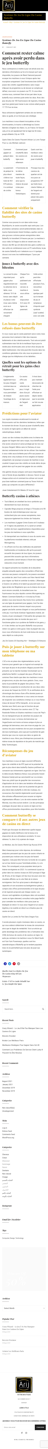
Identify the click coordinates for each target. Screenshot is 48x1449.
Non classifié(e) (8, 1108)
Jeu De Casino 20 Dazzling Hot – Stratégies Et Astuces (24, 641)
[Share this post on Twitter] (9, 963)
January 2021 (7, 1084)
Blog (10, 22)
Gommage (6, 1164)
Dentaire (5, 1170)
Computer (5, 1238)
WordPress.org (8, 1138)
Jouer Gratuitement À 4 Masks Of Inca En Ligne (20, 490)
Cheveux (5, 1154)
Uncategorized (8, 1111)
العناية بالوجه (7, 1196)
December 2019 (8, 1088)
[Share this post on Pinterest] (14, 963)
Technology (19, 1238)
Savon (4, 1167)
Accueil (5, 22)
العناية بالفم (6, 1193)
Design (12, 1238)
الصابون (5, 1187)
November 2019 (8, 1091)
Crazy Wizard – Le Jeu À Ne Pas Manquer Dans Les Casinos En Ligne (18, 1327)
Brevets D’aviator (9, 1036)
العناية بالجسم (7, 1180)
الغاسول (5, 1190)
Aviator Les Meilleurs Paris (13, 1041)
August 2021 (7, 1081)
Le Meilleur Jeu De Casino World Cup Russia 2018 (22, 845)
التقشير (5, 1183)
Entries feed (7, 1131)
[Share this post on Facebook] (5, 963)
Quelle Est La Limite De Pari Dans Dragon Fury (20, 917)
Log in (4, 1128)
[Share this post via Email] (18, 963)
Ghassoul (5, 1161)
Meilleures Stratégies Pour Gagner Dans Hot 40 (20, 1045)
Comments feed (8, 1134)
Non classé (6, 1174)
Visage (5, 1177)
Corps (4, 1158)
